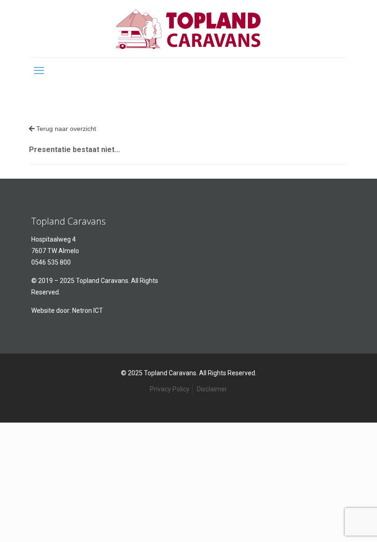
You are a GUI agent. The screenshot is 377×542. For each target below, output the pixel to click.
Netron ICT (87, 310)
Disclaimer (212, 389)
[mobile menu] (39, 71)
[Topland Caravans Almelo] (188, 28)
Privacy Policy (169, 389)
